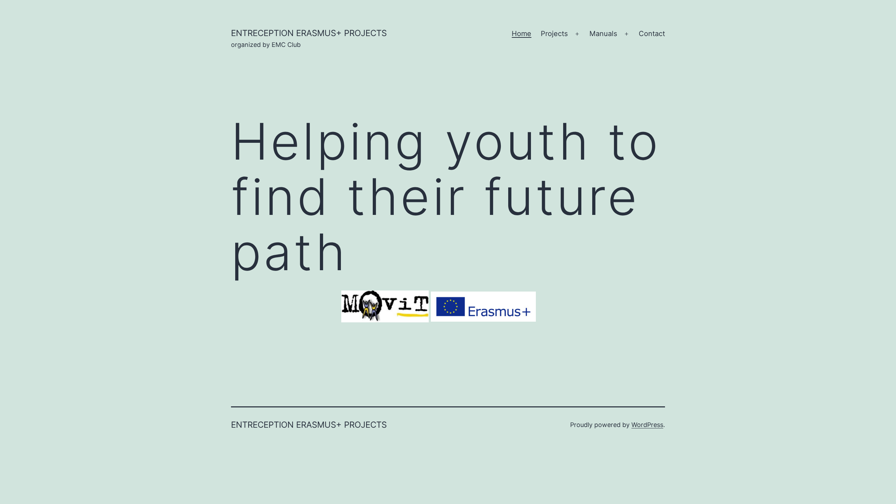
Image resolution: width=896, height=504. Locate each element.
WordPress (647, 424)
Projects (554, 33)
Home (521, 33)
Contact (652, 33)
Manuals (603, 33)
